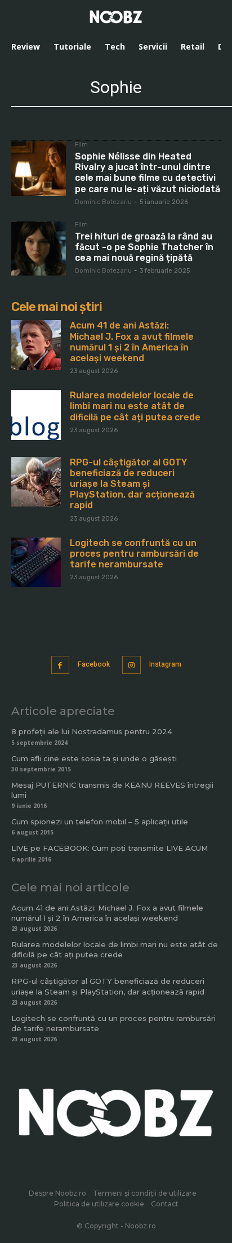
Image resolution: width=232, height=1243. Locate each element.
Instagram (165, 664)
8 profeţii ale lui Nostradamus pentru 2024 (91, 731)
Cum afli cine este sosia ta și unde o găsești (94, 758)
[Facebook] (60, 665)
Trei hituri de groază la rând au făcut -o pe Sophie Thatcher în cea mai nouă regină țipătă (144, 247)
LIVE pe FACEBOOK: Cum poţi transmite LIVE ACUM (109, 848)
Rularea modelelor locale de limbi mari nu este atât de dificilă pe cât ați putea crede (135, 406)
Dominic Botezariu (103, 202)
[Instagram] (131, 665)
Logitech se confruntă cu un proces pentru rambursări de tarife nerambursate (134, 554)
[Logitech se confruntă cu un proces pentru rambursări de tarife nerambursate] (36, 562)
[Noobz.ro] (116, 17)
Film (81, 144)
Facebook (94, 664)
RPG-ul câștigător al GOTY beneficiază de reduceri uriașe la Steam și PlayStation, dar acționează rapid (132, 484)
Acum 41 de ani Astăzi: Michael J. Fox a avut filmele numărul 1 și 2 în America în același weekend (132, 341)
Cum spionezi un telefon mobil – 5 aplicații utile (99, 821)
